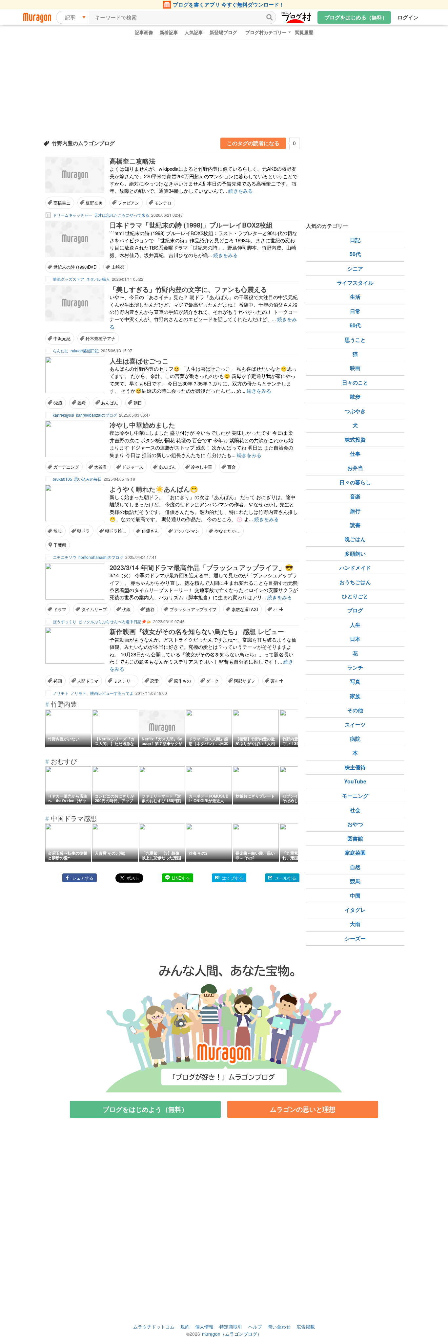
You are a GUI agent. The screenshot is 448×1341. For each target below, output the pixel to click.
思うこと (355, 339)
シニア (355, 268)
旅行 (355, 511)
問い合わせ (279, 1326)
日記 (355, 240)
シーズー (355, 938)
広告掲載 (305, 1326)
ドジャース (132, 467)
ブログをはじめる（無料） (355, 17)
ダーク (212, 681)
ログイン (407, 17)
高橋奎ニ (62, 203)
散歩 (57, 531)
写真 (355, 681)
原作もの (182, 681)
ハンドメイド (355, 567)
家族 (355, 696)
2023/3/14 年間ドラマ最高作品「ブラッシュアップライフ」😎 (201, 567)
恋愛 (154, 681)
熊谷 (150, 609)
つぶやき (355, 411)
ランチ (355, 667)
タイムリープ (94, 609)
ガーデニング (66, 467)
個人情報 (204, 1326)
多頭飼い (355, 553)
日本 (355, 639)
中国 (355, 895)
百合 (231, 467)
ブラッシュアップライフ (193, 609)
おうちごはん (355, 582)
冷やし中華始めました (142, 424)
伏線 (126, 609)
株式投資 (355, 439)
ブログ (355, 610)
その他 (355, 710)
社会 (355, 810)
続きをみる (240, 190)
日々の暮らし (355, 482)
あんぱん (109, 403)
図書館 (355, 838)
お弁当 (355, 468)
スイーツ (355, 724)
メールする (285, 878)
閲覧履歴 (304, 32)
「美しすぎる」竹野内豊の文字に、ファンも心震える (188, 289)
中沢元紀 (62, 338)
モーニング (355, 796)
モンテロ (163, 203)
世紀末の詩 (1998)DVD (74, 267)
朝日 (137, 403)
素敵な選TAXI (245, 609)
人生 (355, 624)
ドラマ (59, 609)
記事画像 (144, 32)
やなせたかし (227, 531)
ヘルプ (255, 1326)
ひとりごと (355, 596)
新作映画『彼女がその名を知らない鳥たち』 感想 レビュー (197, 631)
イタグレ (355, 909)
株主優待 (355, 767)
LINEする (181, 878)
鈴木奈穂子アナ (100, 338)
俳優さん (150, 531)
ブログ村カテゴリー (266, 32)
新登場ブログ (223, 32)
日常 (355, 311)
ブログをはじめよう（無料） (145, 1109)
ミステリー (124, 681)
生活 (355, 296)
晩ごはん (355, 539)
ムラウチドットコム (153, 1326)
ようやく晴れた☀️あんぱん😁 (154, 489)
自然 (355, 867)
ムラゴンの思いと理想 (303, 1109)
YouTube (355, 781)
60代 (355, 325)
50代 (355, 254)
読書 (355, 525)
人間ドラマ (87, 681)
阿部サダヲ (244, 681)
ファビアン (128, 203)
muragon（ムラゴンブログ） (232, 1333)
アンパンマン (186, 531)
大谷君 (100, 467)
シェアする (82, 878)
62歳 (57, 403)
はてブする (232, 878)
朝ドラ (83, 531)
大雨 (355, 924)
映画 (355, 368)
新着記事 (169, 32)
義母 (81, 403)
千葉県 (59, 545)
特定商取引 (230, 1326)
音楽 (355, 496)
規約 (185, 1326)
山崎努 (118, 267)
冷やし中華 (201, 467)
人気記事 (194, 32)
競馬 (355, 881)
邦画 (57, 681)
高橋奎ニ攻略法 (132, 160)
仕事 (355, 453)
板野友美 (94, 203)
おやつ (355, 824)
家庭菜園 (355, 852)
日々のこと (355, 382)
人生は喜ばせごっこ (139, 360)
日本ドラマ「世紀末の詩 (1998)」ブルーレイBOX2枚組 (191, 225)
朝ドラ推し (115, 531)
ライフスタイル (355, 282)
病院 (355, 738)
